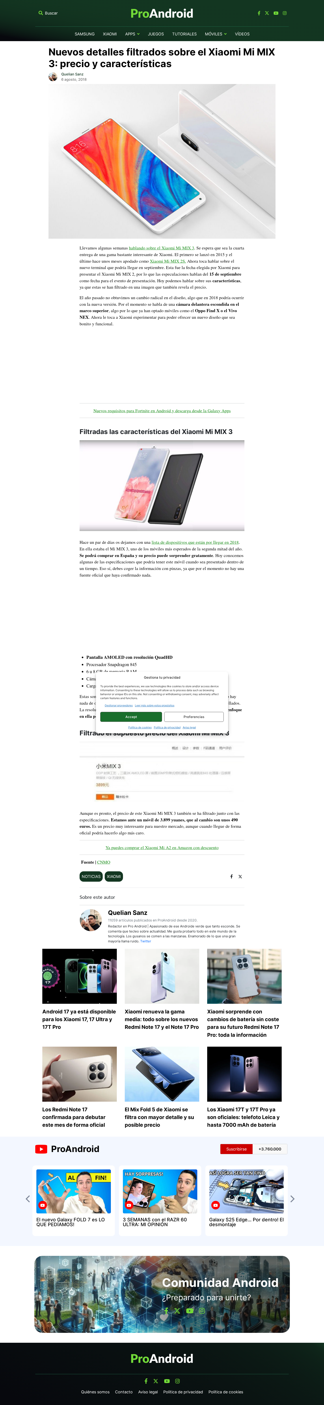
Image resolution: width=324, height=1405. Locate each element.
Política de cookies (140, 727)
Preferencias (194, 717)
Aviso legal (189, 727)
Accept (131, 717)
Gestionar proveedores (119, 705)
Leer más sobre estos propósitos (154, 705)
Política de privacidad (167, 727)
